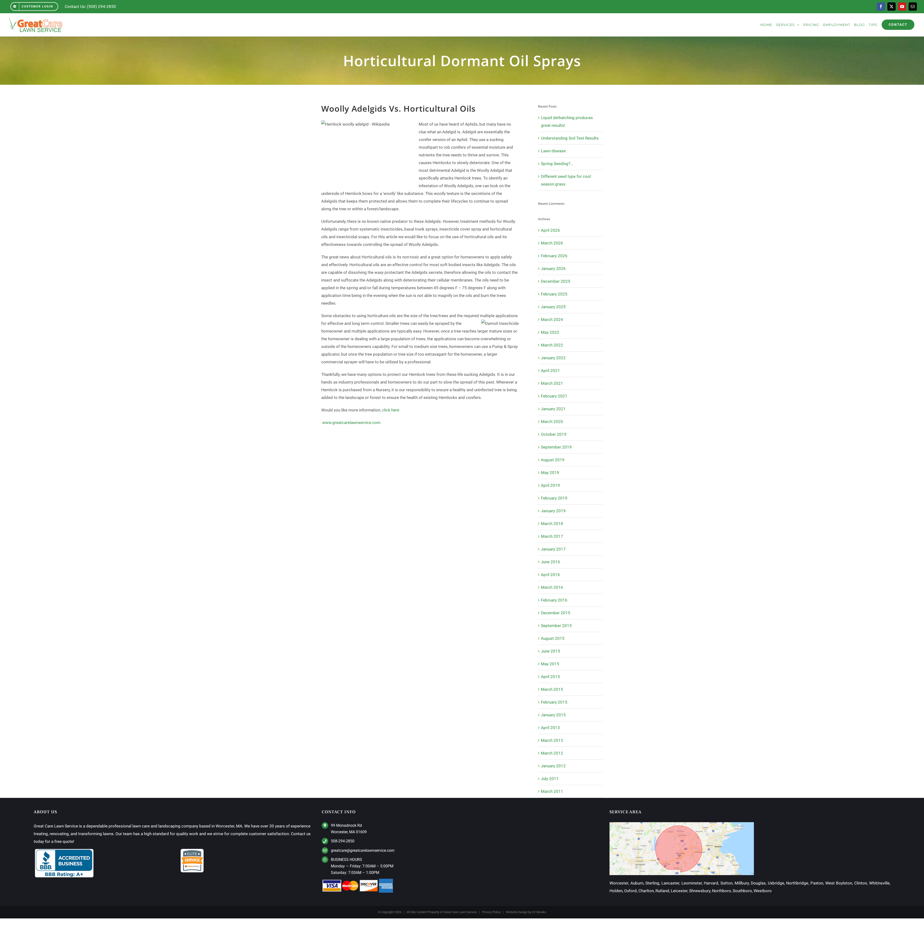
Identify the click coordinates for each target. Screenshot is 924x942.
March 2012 (552, 753)
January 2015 (553, 714)
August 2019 (553, 459)
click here (390, 410)
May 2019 (550, 472)
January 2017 (553, 549)
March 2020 (552, 421)
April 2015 (550, 676)
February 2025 (554, 294)
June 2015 (550, 651)
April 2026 (550, 230)
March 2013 (552, 740)
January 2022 (553, 357)
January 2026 (553, 268)
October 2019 (553, 434)
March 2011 (552, 791)
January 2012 (553, 765)
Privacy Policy (491, 912)
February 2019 (554, 498)
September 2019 (556, 447)
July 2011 (550, 778)
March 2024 (552, 319)
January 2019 (553, 510)
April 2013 (550, 727)
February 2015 (554, 702)
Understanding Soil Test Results (570, 138)
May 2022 (550, 332)
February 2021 (554, 396)
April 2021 (550, 370)
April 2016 (550, 574)
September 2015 (556, 625)
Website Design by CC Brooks (526, 912)
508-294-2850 (342, 841)
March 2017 (552, 536)
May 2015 (550, 663)
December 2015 (555, 612)
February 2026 (554, 255)
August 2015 (553, 638)
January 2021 (553, 408)
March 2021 (552, 383)
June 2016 (550, 561)
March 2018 (552, 523)
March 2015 (552, 689)
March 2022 (552, 345)
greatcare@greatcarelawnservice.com (362, 850)
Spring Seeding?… (557, 163)
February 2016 (554, 600)
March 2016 (552, 587)
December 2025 (555, 281)
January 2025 (553, 306)
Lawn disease (553, 150)
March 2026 (552, 243)
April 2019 (550, 485)
